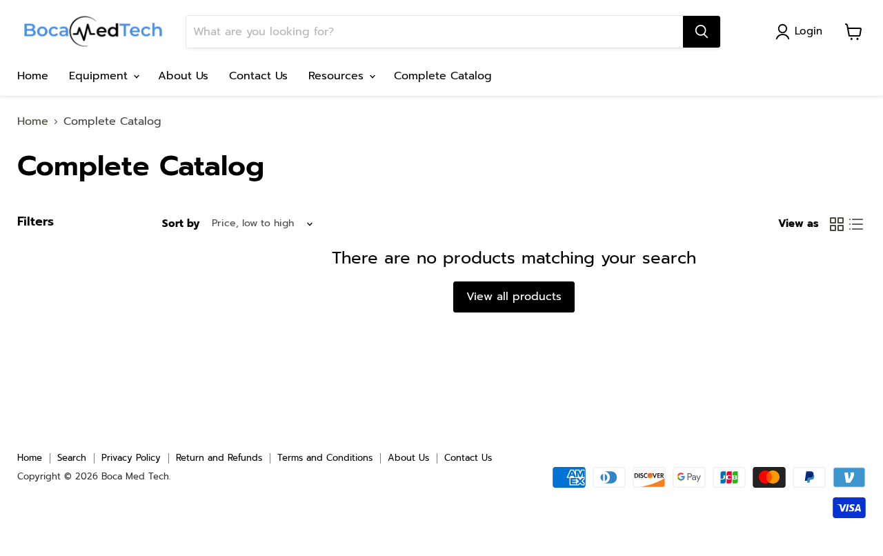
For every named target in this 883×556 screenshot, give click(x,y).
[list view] (856, 224)
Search (71, 457)
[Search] (701, 32)
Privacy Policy (131, 457)
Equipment (100, 76)
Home (32, 76)
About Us (183, 76)
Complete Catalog (443, 76)
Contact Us (258, 76)
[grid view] (836, 224)
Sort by (180, 224)
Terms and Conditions (325, 457)
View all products (514, 296)
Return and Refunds (219, 457)
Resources (338, 76)
